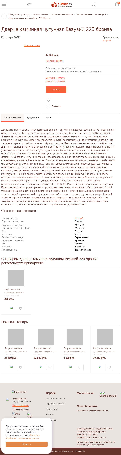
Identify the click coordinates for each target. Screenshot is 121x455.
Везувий (107, 40)
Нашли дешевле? (54, 60)
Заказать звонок (20, 405)
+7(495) (21, 401)
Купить (56, 89)
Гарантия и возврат (55, 81)
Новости (50, 414)
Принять (26, 444)
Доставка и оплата (55, 78)
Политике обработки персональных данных (23, 437)
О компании (52, 409)
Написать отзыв (32, 45)
